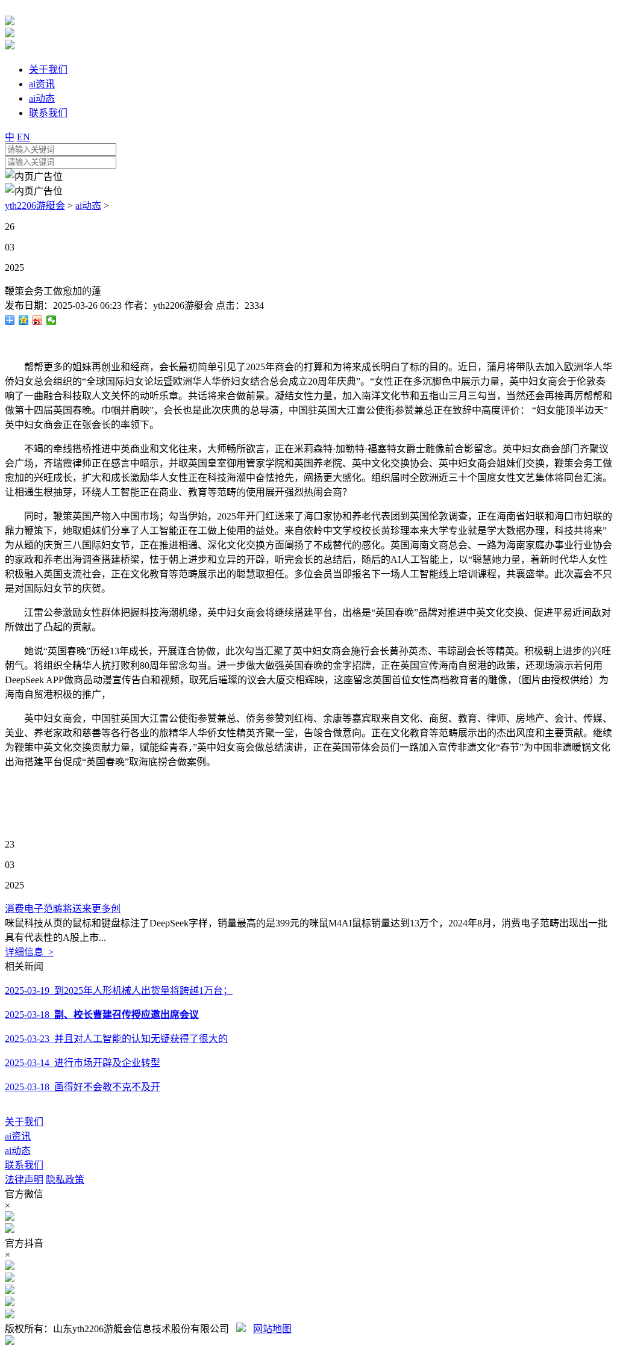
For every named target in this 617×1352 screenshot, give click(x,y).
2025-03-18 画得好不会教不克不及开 (82, 1087)
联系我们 (24, 1165)
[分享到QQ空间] (24, 320)
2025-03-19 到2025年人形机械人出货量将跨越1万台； (119, 990)
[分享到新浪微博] (38, 320)
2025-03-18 (102, 1014)
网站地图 (272, 1329)
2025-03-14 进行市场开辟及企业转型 (82, 1063)
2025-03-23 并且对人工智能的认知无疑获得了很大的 (116, 1039)
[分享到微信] (51, 320)
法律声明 (24, 1179)
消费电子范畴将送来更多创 (63, 909)
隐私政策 (65, 1179)
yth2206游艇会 (35, 205)
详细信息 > (29, 952)
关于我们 (24, 1122)
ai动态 (88, 205)
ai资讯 (18, 1136)
